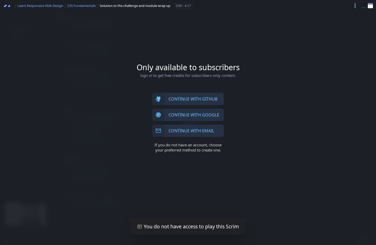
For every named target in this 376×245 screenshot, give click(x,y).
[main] (188, 122)
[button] (357, 6)
